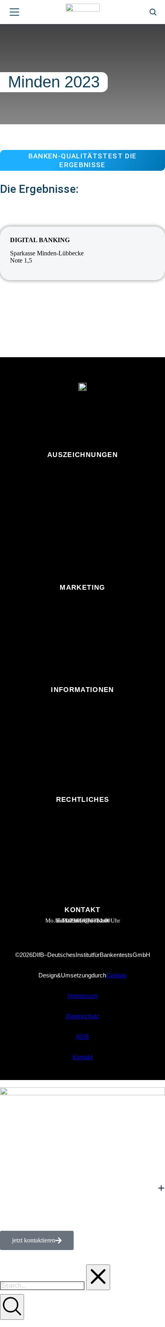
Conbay (116, 975)
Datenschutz (82, 1016)
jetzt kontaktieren (33, 1240)
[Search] (12, 1307)
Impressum (83, 995)
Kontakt (82, 1057)
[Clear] (98, 1277)
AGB (82, 1036)
